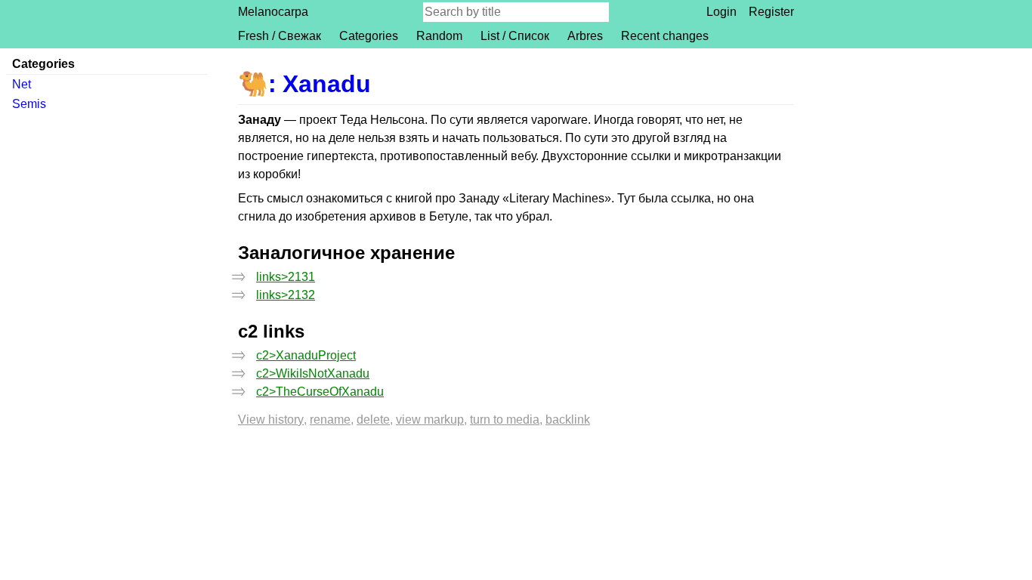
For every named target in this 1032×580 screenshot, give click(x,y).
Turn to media (504, 419)
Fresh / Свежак (279, 35)
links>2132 (285, 294)
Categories (368, 35)
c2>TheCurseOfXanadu (320, 391)
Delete (373, 419)
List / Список (514, 35)
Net (21, 84)
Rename (330, 419)
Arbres (585, 35)
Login (721, 11)
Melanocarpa (273, 11)
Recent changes (665, 35)
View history (271, 419)
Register (771, 11)
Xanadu (327, 83)
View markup (430, 419)
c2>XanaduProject (306, 355)
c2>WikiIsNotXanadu (312, 373)
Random (439, 35)
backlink (567, 419)
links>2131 (285, 276)
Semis (29, 103)
